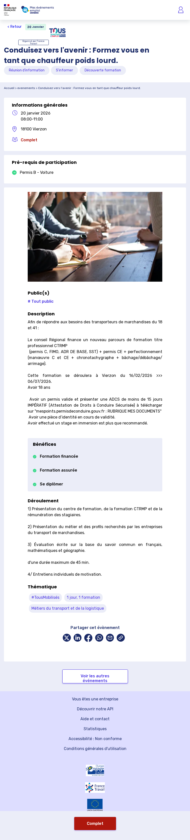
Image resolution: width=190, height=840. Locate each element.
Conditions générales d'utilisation (95, 748)
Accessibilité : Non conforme (95, 738)
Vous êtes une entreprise (95, 699)
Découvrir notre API (95, 709)
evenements (26, 88)
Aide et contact (95, 719)
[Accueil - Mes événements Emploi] (37, 10)
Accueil (9, 88)
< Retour (14, 27)
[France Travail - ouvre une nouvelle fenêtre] (95, 787)
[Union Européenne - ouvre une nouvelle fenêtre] (95, 805)
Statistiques (95, 728)
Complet (95, 823)
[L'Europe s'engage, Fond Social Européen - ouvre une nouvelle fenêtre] (95, 770)
